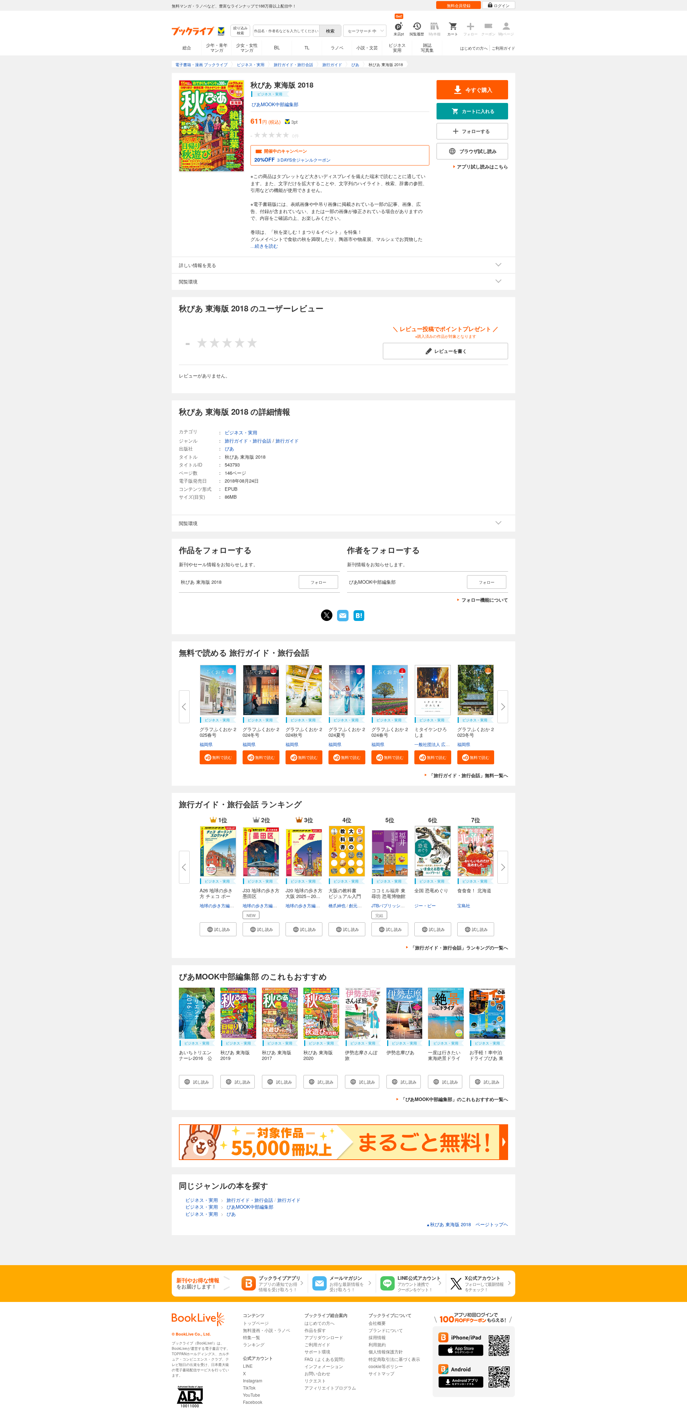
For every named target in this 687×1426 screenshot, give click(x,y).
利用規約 (377, 1344)
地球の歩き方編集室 (219, 905)
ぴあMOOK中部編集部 (275, 104)
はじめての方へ (474, 48)
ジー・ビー (425, 905)
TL (307, 47)
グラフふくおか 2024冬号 (261, 732)
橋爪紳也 (337, 905)
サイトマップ (381, 1373)
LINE (248, 1366)
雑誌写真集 (427, 47)
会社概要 (377, 1323)
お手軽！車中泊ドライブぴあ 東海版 (486, 1058)
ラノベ (337, 47)
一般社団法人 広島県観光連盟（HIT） (450, 744)
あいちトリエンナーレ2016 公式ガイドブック (195, 1058)
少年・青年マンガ (217, 47)
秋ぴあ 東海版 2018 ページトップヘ (467, 1224)
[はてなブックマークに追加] (358, 620)
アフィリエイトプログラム (330, 1388)
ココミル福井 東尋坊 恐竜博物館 (388, 893)
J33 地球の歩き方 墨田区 (261, 893)
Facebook (252, 1402)
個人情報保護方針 (386, 1351)
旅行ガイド (287, 440)
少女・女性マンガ (247, 47)
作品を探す (315, 1330)
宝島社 (463, 905)
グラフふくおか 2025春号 (218, 732)
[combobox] (285, 30)
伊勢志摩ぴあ (400, 1052)
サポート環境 (317, 1351)
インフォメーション (323, 1366)
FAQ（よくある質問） (325, 1359)
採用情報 (377, 1337)
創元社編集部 (362, 905)
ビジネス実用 (397, 47)
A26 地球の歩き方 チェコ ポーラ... (216, 896)
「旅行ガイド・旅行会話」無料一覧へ (468, 775)
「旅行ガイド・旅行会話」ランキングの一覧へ (459, 947)
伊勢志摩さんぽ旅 (361, 1055)
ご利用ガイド (503, 48)
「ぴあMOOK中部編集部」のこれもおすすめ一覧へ (454, 1099)
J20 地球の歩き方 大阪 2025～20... (304, 893)
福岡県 (206, 744)
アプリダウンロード (323, 1337)
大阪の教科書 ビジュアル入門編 (344, 896)
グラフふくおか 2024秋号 (304, 732)
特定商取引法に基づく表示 (394, 1359)
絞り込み (240, 30)
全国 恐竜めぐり (431, 890)
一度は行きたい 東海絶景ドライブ (444, 1058)
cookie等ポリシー (386, 1366)
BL (277, 47)
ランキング (253, 1344)
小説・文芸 (367, 47)
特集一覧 (251, 1337)
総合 (186, 47)
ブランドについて (386, 1330)
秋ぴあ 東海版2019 (235, 1055)
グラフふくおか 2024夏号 (346, 732)
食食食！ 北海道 (474, 890)
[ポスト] (326, 615)
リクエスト (315, 1380)
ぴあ (229, 448)
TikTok (249, 1388)
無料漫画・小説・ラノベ (266, 1330)
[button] (218, 757)
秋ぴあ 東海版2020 (318, 1055)
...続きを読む (264, 246)
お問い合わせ (317, 1373)
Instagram (252, 1380)
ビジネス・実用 (241, 432)
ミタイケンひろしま (430, 732)
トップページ (256, 1323)
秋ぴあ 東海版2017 (276, 1055)
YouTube (251, 1395)
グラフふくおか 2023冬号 (475, 732)
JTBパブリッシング (390, 905)
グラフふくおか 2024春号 (389, 732)
